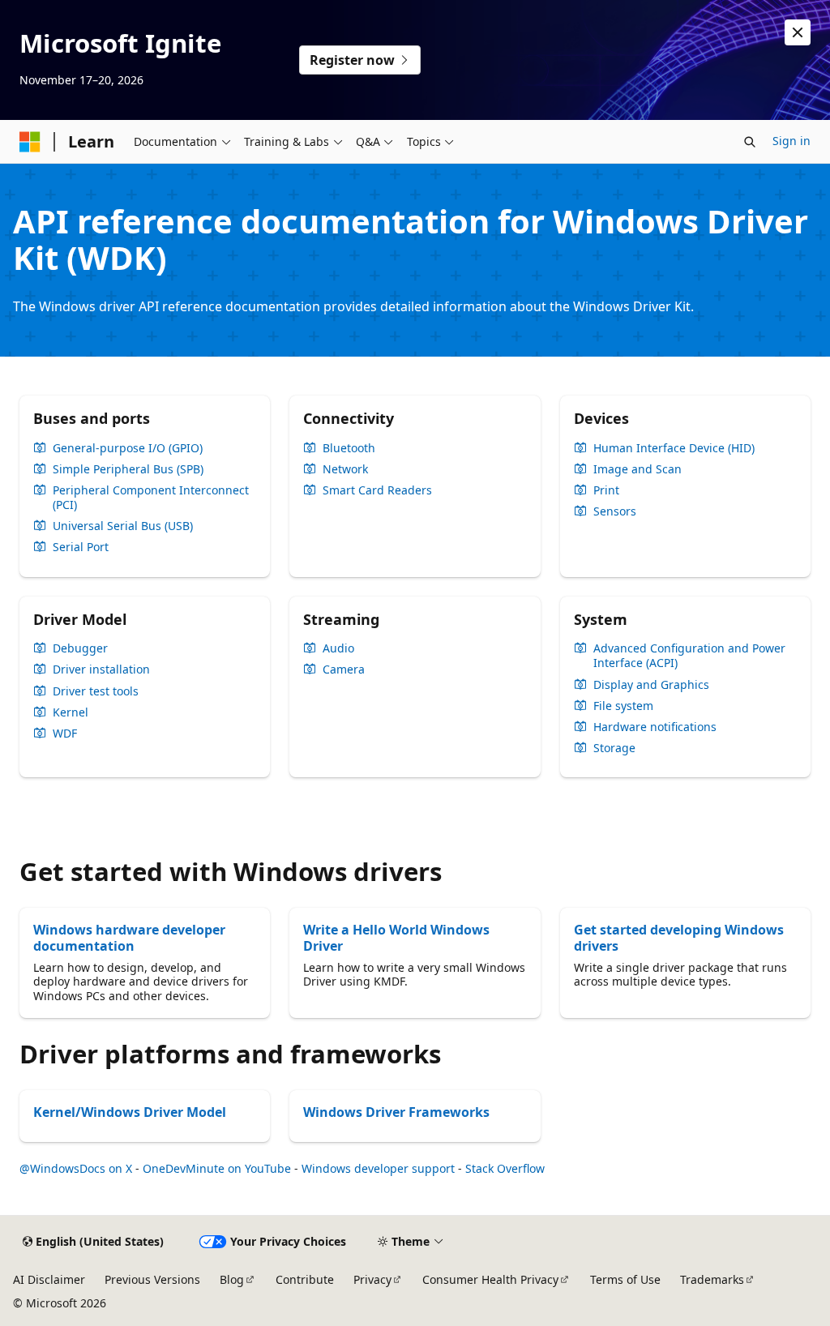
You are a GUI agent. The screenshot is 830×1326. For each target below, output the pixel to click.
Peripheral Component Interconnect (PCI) (151, 497)
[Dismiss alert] (798, 32)
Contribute (305, 1279)
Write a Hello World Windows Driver (396, 938)
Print (606, 490)
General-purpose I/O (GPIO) (128, 448)
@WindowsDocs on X (75, 1168)
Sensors (614, 511)
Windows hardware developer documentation (129, 938)
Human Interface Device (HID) (674, 448)
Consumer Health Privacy (490, 1279)
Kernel (70, 712)
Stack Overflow (505, 1168)
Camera (344, 669)
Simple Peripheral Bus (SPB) (128, 469)
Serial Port (81, 547)
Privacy (372, 1279)
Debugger (80, 648)
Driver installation (101, 669)
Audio (338, 648)
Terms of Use (625, 1279)
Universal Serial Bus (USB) (123, 526)
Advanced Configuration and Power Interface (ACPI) (689, 655)
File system (623, 706)
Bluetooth (349, 448)
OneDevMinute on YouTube (217, 1168)
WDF (65, 733)
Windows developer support (378, 1168)
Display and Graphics (651, 685)
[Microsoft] (30, 141)
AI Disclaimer (49, 1279)
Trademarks (712, 1279)
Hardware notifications (655, 727)
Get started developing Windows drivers (679, 938)
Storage (614, 748)
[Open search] (750, 141)
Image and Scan (637, 469)
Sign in (791, 140)
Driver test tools (96, 691)
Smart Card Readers (377, 490)
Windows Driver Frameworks (396, 1112)
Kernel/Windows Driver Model (129, 1112)
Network (345, 469)
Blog (232, 1279)
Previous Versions (152, 1279)
